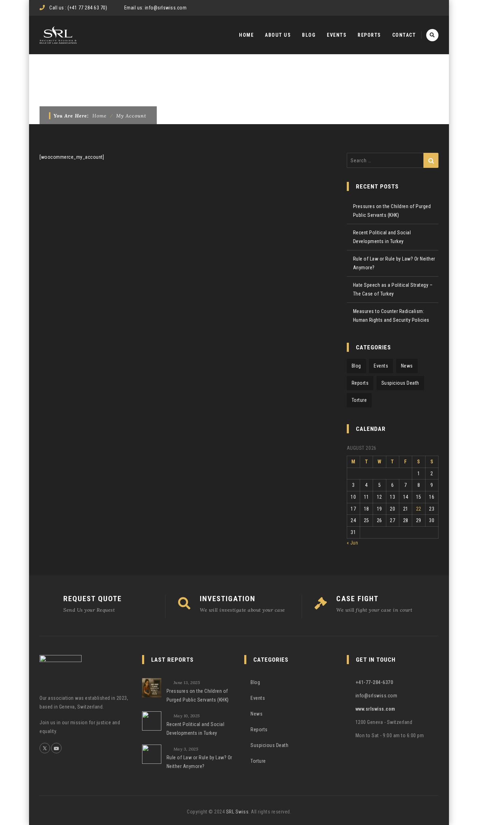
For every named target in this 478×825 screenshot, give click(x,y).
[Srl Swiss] (58, 35)
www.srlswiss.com (375, 709)
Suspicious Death (400, 383)
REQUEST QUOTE (92, 599)
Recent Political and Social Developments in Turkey (382, 237)
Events (336, 35)
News (407, 366)
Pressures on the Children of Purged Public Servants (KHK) (392, 211)
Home (246, 35)
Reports (369, 35)
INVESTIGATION (227, 599)
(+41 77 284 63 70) (87, 7)
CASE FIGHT (357, 599)
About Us (278, 35)
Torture (359, 400)
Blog (309, 35)
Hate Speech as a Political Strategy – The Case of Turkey (393, 289)
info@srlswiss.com (166, 7)
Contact (404, 35)
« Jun (352, 543)
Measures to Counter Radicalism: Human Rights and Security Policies (391, 315)
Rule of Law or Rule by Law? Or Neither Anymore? (394, 263)
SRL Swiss (237, 812)
